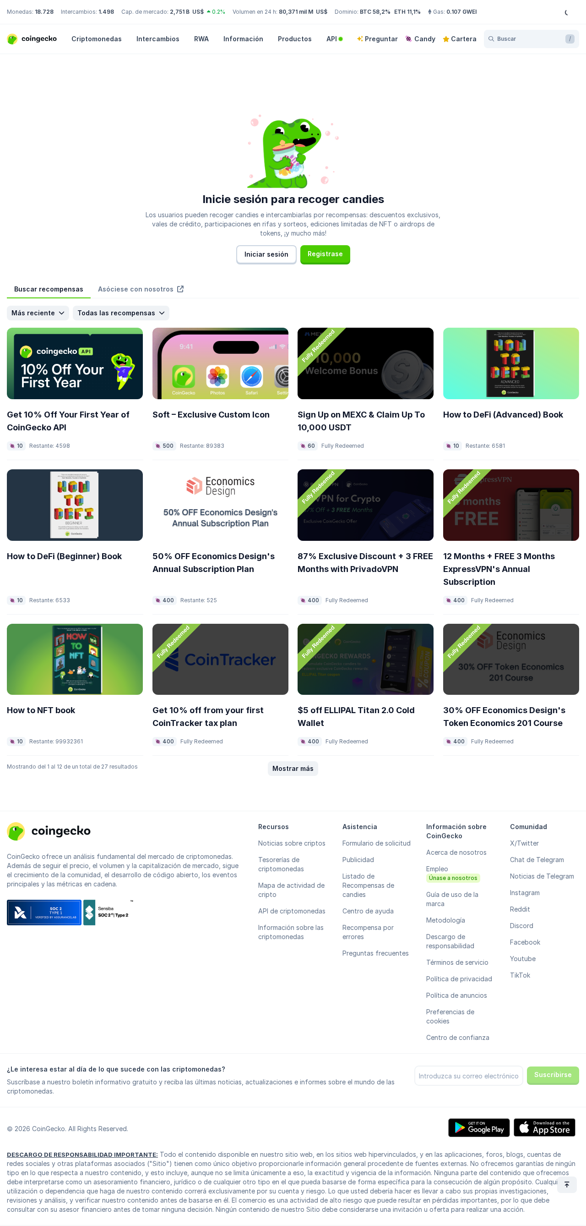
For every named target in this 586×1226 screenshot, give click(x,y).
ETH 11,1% (407, 11)
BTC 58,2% (375, 11)
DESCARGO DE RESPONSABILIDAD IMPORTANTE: (82, 1154)
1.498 (106, 11)
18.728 (44, 11)
